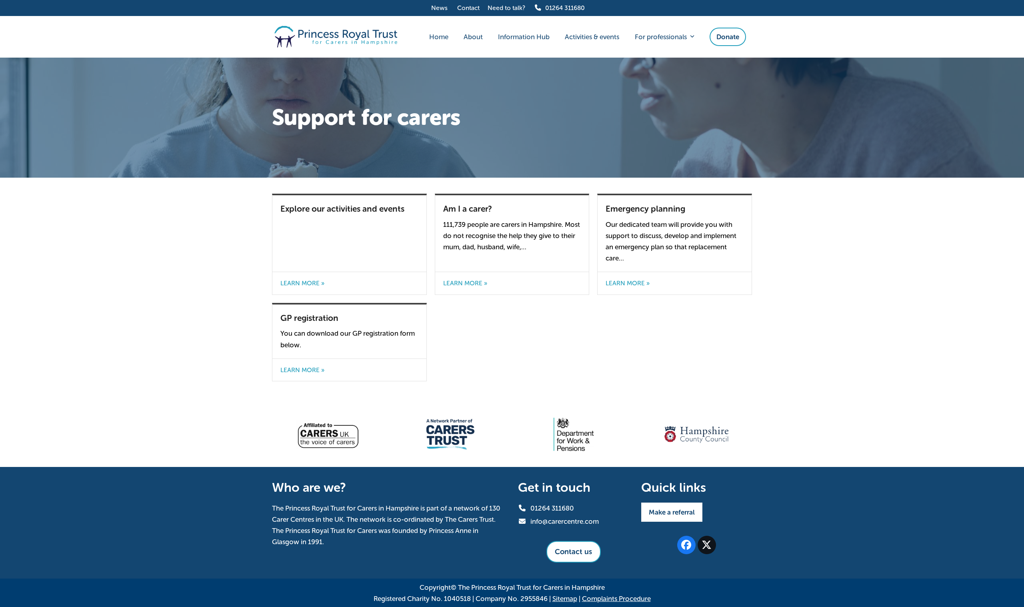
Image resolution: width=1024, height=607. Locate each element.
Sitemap (564, 599)
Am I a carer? (467, 209)
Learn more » (302, 283)
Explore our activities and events (342, 209)
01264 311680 (565, 8)
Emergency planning (645, 209)
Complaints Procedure (616, 599)
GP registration (309, 318)
